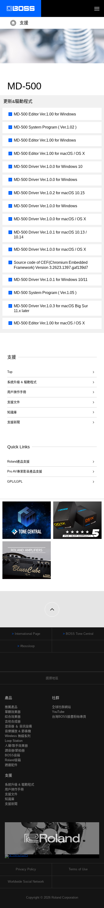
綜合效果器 (13, 716)
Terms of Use (78, 869)
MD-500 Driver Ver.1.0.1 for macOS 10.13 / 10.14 (50, 234)
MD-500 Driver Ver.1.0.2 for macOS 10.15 (49, 193)
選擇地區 (52, 678)
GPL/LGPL (14, 481)
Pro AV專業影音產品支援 (24, 471)
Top (9, 372)
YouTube (58, 712)
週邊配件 (11, 765)
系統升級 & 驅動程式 (22, 382)
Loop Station (13, 741)
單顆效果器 (13, 712)
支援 (24, 23)
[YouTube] (57, 664)
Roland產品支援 (18, 461)
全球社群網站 (61, 707)
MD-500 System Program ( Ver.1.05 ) (45, 293)
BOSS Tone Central (79, 634)
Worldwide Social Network (26, 881)
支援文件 (13, 402)
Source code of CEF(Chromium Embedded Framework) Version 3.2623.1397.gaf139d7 (51, 265)
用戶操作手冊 (16, 392)
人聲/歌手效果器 (16, 745)
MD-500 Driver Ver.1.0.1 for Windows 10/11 (51, 280)
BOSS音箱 (12, 755)
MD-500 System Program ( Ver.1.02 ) (45, 127)
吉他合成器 (13, 721)
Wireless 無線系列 (17, 736)
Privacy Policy (26, 869)
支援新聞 (13, 422)
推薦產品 (11, 707)
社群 (55, 698)
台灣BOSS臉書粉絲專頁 (69, 716)
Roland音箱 (13, 760)
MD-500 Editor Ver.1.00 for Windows (45, 114)
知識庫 (12, 412)
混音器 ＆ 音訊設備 (18, 726)
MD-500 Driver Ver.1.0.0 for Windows (45, 180)
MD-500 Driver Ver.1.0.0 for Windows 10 (48, 166)
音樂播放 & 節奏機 (18, 731)
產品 (8, 698)
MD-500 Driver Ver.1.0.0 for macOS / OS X (50, 219)
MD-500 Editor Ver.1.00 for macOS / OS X (49, 153)
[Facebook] (48, 664)
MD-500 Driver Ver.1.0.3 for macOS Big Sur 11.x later (51, 308)
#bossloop (27, 646)
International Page (27, 634)
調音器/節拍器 (15, 750)
